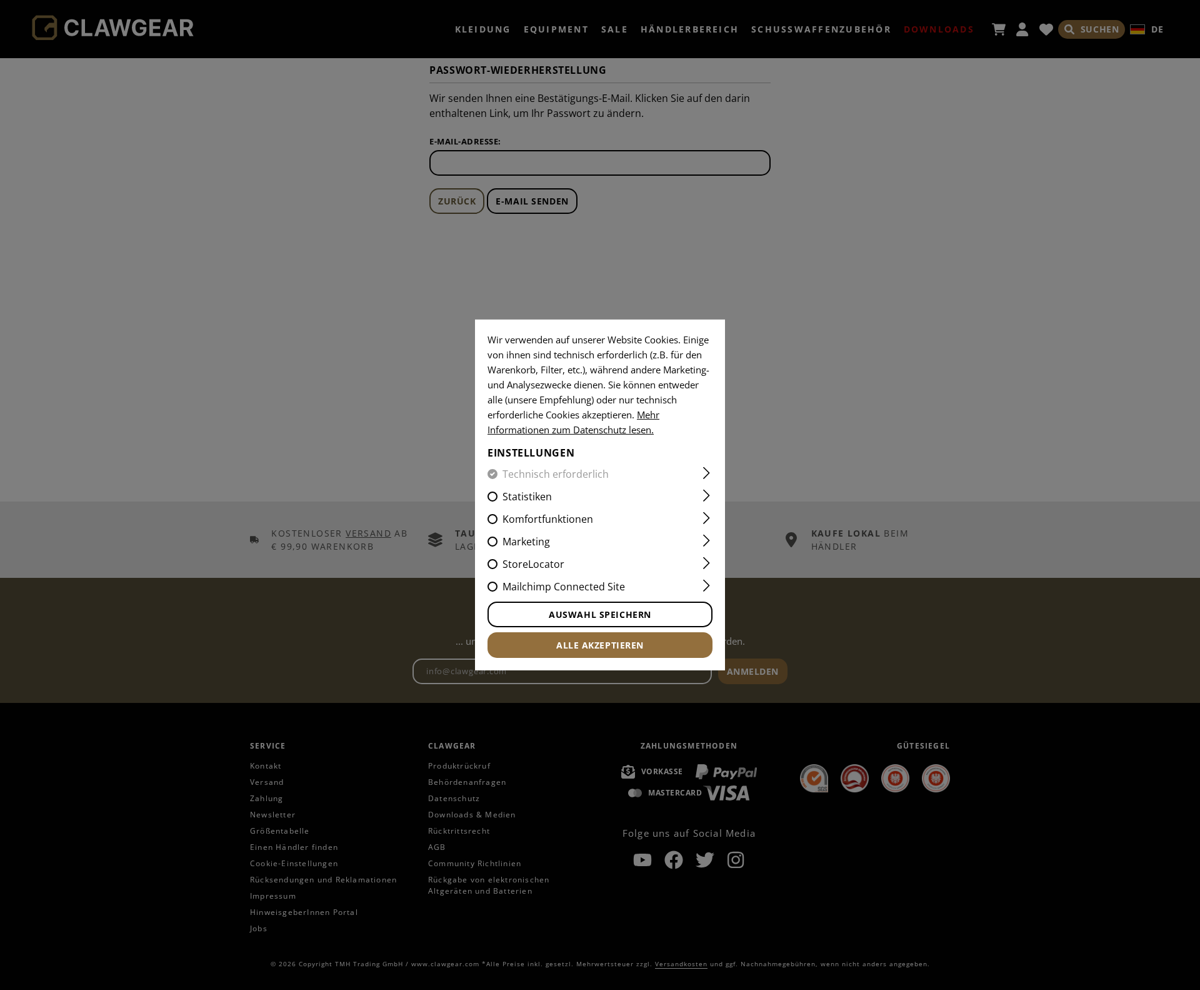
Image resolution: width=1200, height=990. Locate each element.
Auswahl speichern (600, 614)
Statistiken (527, 496)
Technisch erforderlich (555, 474)
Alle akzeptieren (600, 645)
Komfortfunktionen (547, 519)
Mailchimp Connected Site (563, 586)
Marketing (526, 541)
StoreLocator (533, 564)
